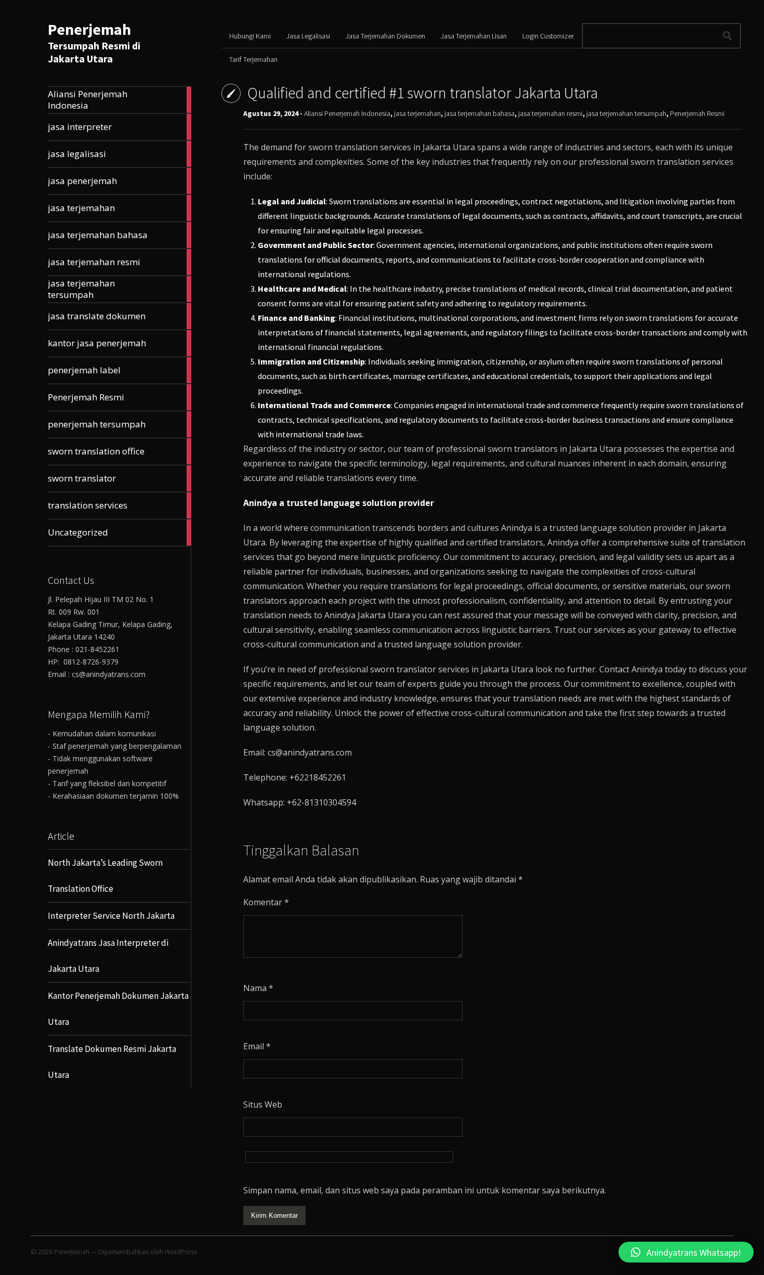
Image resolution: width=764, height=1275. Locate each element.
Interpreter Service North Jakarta (111, 915)
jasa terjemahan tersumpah (626, 113)
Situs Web (262, 1104)
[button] (686, 1252)
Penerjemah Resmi (697, 113)
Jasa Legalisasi (308, 36)
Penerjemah (89, 29)
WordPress (181, 1251)
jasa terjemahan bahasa (479, 113)
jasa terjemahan (417, 113)
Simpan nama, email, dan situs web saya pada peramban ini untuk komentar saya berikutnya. (424, 1190)
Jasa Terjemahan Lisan (474, 36)
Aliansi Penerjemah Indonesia (347, 113)
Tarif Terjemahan (253, 59)
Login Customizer (548, 36)
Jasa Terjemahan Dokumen (385, 36)
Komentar (266, 902)
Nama (258, 988)
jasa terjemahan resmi (550, 113)
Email (257, 1046)
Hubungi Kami (250, 36)
